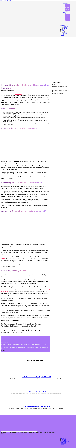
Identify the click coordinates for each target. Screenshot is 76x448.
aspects (23, 318)
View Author (3, 350)
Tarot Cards (67, 9)
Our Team (66, 15)
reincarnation (18, 94)
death (17, 99)
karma (3, 258)
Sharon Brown (9, 90)
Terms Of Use (63, 439)
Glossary (64, 21)
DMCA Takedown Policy (65, 441)
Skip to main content (3, 0)
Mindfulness (65, 11)
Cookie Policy (63, 440)
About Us (65, 13)
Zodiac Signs (67, 4)
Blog (65, 20)
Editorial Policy (63, 443)
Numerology (67, 7)
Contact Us (67, 17)
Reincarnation (3, 90)
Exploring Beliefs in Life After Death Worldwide (36, 391)
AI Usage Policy (64, 442)
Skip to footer (9, 0)
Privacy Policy (63, 438)
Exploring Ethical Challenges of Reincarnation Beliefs (36, 406)
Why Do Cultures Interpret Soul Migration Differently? (36, 377)
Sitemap (62, 444)
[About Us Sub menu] (64, 31)
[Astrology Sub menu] (67, 3)
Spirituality (65, 12)
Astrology (65, 3)
